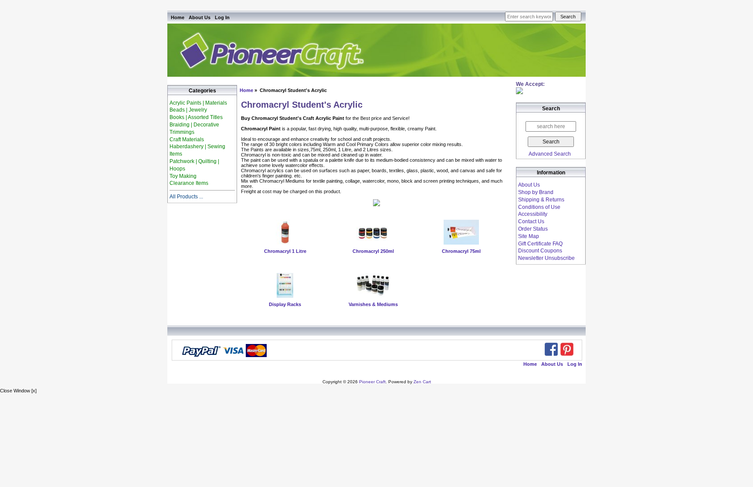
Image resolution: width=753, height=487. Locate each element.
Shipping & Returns (541, 200)
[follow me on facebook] (551, 349)
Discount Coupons (540, 251)
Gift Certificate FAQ (540, 244)
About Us (199, 17)
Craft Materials (187, 139)
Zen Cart (422, 381)
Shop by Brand (535, 192)
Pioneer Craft (372, 381)
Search (551, 109)
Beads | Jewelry (188, 110)
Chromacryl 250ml (373, 251)
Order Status (533, 229)
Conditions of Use (539, 207)
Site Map (528, 236)
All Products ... (186, 197)
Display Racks (285, 304)
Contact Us (531, 221)
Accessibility (532, 214)
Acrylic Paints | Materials (198, 103)
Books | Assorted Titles (196, 117)
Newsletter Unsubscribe (546, 258)
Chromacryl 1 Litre (285, 251)
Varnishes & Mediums (373, 304)
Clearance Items (189, 183)
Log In (222, 17)
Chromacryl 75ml (461, 251)
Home (177, 17)
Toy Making (183, 176)
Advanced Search (550, 154)
